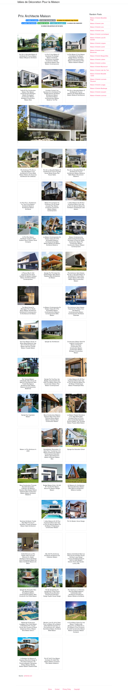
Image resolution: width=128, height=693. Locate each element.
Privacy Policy (67, 689)
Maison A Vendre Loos (97, 27)
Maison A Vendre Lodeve (97, 59)
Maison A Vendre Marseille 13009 (98, 75)
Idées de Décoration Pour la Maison (38, 2)
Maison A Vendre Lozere (97, 47)
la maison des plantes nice (47, 20)
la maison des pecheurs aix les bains (52, 26)
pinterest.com (28, 676)
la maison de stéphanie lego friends (67, 20)
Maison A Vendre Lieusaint (98, 92)
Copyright (77, 689)
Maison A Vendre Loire (97, 23)
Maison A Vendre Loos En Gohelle (98, 39)
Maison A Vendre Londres (98, 63)
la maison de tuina (43, 23)
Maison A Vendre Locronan (98, 95)
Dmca (50, 689)
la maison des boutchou (29, 23)
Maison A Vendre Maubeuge (98, 88)
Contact (57, 689)
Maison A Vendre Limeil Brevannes (97, 51)
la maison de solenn (32, 20)
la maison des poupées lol (58, 23)
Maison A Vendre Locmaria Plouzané (98, 80)
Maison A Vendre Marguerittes (99, 56)
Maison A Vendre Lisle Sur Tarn (99, 70)
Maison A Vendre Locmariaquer (99, 34)
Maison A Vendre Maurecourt (99, 66)
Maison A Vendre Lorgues (98, 43)
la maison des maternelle (74, 23)
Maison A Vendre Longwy (97, 85)
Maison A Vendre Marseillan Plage (98, 19)
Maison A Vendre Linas (97, 30)
